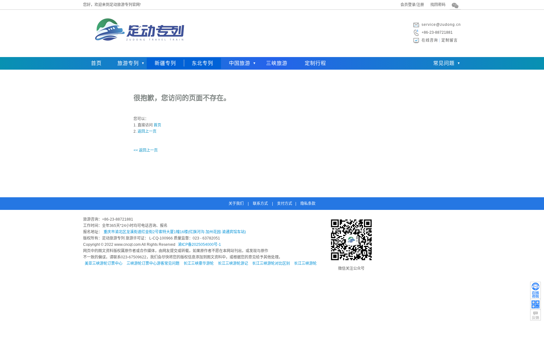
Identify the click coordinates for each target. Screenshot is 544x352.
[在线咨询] (535, 290)
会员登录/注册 (412, 5)
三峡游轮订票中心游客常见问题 (153, 263)
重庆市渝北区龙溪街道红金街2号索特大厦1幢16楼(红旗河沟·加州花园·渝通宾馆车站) (175, 232)
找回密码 (437, 5)
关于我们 (236, 203)
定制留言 (449, 40)
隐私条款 (307, 203)
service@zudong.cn (441, 24)
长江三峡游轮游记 (233, 263)
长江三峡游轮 (305, 263)
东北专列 (202, 63)
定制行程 (315, 63)
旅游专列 (128, 63)
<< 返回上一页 (145, 150)
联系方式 (260, 203)
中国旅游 (239, 63)
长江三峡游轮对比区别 (271, 263)
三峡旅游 (276, 63)
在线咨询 (430, 40)
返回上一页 (147, 131)
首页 (96, 63)
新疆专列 (165, 63)
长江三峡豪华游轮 (199, 263)
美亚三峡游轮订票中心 (103, 263)
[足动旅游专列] (138, 52)
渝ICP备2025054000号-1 (199, 244)
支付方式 (284, 203)
